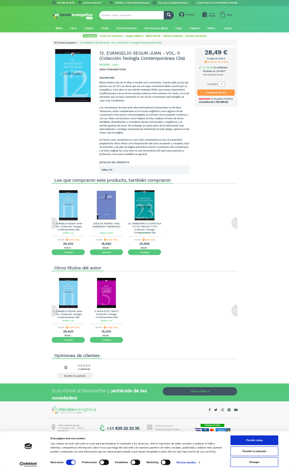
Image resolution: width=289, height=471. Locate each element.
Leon (72, 233)
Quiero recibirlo (199, 391)
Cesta (229, 15)
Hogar (178, 28)
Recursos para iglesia (156, 28)
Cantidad (212, 84)
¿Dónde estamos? (92, 2)
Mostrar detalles (186, 462)
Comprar (68, 252)
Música (211, 28)
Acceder (190, 14)
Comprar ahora (216, 92)
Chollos (105, 28)
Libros (73, 28)
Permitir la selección (254, 451)
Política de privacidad (167, 429)
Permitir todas (254, 440)
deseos (212, 15)
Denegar (254, 462)
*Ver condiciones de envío (213, 75)
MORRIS (66, 233)
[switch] (104, 462)
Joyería (228, 28)
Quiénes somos (163, 425)
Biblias (59, 28)
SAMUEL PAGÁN (106, 233)
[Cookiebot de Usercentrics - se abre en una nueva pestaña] (28, 464)
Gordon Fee (145, 233)
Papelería (195, 28)
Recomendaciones (127, 28)
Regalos (89, 28)
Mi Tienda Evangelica (65, 42)
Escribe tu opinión (75, 375)
